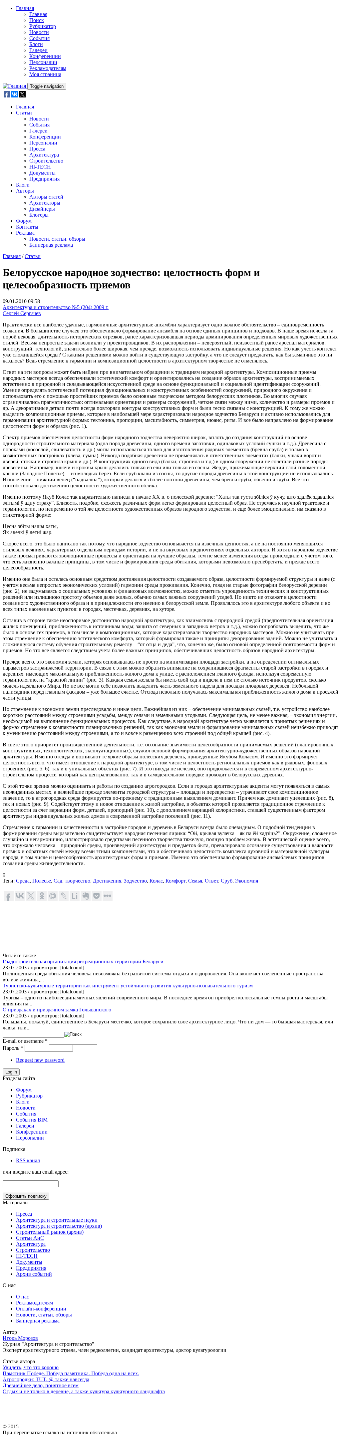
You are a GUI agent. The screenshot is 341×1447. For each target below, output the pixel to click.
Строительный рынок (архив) (50, 1232)
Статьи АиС (30, 1238)
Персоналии (43, 62)
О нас (22, 1296)
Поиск (36, 20)
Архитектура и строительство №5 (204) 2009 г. (56, 307)
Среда (23, 881)
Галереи (38, 50)
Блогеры (39, 215)
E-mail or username (25, 1041)
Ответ (211, 881)
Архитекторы (44, 203)
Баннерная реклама (51, 245)
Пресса (37, 149)
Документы (42, 173)
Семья (195, 881)
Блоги (36, 44)
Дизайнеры (42, 209)
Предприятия (44, 179)
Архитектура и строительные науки (57, 1220)
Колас (156, 881)
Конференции (45, 56)
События (39, 38)
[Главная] (15, 86)
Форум (24, 221)
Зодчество (135, 881)
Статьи (24, 112)
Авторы (25, 191)
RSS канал (28, 1160)
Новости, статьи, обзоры (57, 239)
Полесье (41, 881)
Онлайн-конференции (41, 1308)
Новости (39, 32)
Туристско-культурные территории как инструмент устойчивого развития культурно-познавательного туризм (128, 985)
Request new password (40, 1060)
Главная (25, 8)
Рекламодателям (47, 68)
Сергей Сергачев (22, 313)
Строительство (46, 161)
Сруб (226, 881)
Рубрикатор (42, 26)
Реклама (25, 233)
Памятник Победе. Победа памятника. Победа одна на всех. (71, 1373)
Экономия (246, 881)
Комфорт (175, 881)
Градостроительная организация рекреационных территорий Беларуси (83, 961)
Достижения (107, 881)
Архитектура (44, 155)
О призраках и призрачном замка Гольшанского (57, 1009)
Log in (11, 1071)
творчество (77, 881)
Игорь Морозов (20, 1338)
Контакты (27, 227)
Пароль (13, 1048)
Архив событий (34, 1274)
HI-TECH (40, 167)
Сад (58, 881)
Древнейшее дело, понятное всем (41, 1385)
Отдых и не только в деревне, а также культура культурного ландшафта (84, 1391)
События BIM (32, 1120)
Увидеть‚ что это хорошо (31, 1367)
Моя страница (45, 74)
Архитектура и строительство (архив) (59, 1226)
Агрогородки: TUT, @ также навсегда (46, 1379)
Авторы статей (46, 197)
